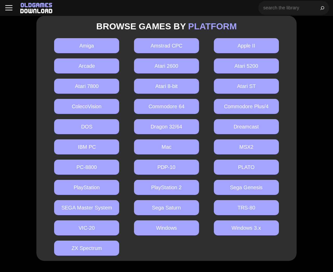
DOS (86, 127)
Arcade (87, 66)
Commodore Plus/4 (246, 106)
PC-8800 (86, 167)
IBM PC (87, 147)
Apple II (246, 46)
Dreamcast (246, 127)
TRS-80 (246, 207)
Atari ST (246, 86)
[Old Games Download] (36, 8)
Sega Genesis (246, 187)
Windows (166, 228)
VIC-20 (87, 228)
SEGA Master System (86, 207)
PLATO (246, 167)
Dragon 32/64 (166, 127)
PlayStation (87, 187)
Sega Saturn (166, 207)
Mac (166, 147)
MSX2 (246, 147)
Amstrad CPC (166, 46)
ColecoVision (86, 106)
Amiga (86, 46)
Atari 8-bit (166, 86)
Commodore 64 (166, 106)
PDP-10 (166, 167)
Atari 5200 (246, 66)
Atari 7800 (87, 86)
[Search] (322, 8)
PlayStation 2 (166, 187)
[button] (9, 8)
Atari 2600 (166, 66)
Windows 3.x (246, 228)
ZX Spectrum (87, 248)
